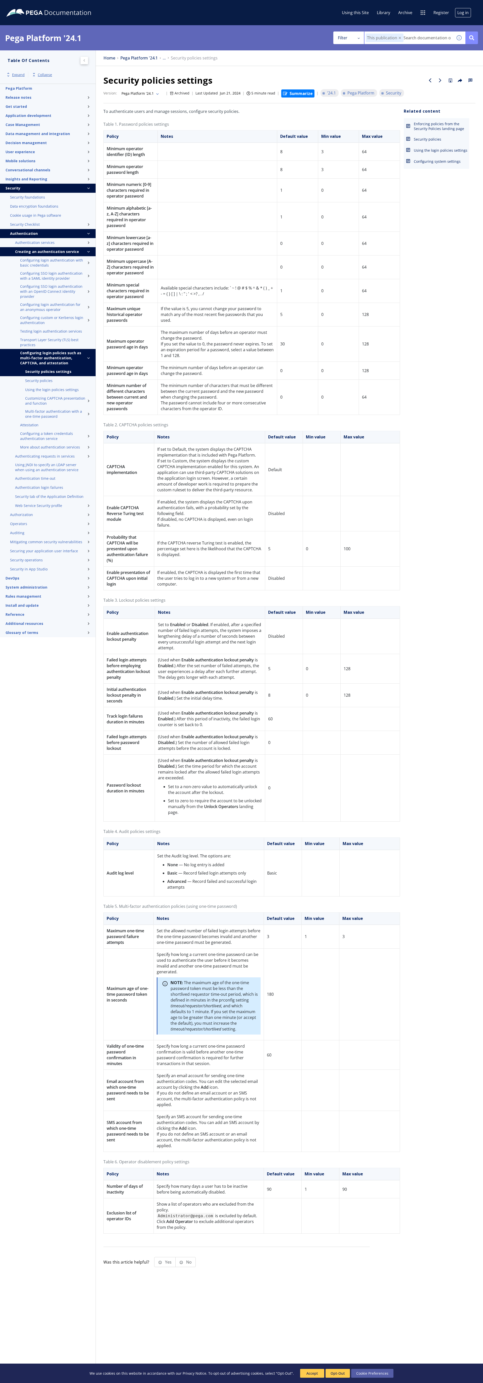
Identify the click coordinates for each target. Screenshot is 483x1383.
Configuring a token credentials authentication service (46, 436)
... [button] (164, 58)
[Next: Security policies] (440, 80)
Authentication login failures (39, 487)
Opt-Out (338, 1373)
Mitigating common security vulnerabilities (46, 541)
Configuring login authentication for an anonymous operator (50, 307)
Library (383, 12)
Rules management (23, 596)
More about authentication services (50, 447)
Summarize (301, 93)
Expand (18, 74)
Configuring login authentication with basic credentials (51, 263)
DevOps (12, 578)
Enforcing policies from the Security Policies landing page (439, 126)
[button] (400, 38)
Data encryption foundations (34, 206)
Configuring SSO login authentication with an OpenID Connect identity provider (51, 291)
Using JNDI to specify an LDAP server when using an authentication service (46, 467)
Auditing (17, 532)
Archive (405, 12)
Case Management (23, 124)
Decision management (26, 142)
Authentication (24, 233)
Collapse (45, 74)
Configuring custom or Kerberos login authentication (51, 320)
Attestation (29, 425)
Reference (15, 614)
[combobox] (409, 37)
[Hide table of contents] (84, 60)
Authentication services (35, 242)
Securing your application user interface (44, 551)
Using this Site (355, 12)
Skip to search (61, 6)
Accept (312, 1373)
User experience (20, 151)
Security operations (26, 560)
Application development (28, 115)
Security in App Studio (29, 569)
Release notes (18, 97)
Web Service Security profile (38, 505)
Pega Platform (19, 88)
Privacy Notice (194, 1373)
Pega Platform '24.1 (139, 58)
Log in (463, 12)
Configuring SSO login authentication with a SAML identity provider (51, 276)
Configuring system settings (437, 161)
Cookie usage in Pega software (35, 215)
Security (13, 188)
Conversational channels (28, 170)
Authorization (21, 514)
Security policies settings (48, 371)
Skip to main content (22, 6)
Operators (18, 523)
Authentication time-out (35, 478)
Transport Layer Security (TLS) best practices (49, 342)
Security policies (39, 380)
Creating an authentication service (47, 251)
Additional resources (24, 623)
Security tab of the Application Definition (49, 496)
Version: (110, 93)
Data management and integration (38, 133)
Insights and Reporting (26, 179)
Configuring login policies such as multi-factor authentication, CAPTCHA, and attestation (50, 357)
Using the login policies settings (52, 389)
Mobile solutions (20, 160)
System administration (26, 587)
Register (441, 12)
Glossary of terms (22, 632)
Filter (342, 38)
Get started (16, 106)
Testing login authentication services (51, 331)
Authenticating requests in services (45, 456)
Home (109, 58)
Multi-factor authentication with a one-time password (53, 414)
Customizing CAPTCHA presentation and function (55, 401)
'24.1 (331, 93)
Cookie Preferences (372, 1373)
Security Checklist (25, 224)
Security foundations (27, 197)
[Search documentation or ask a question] (471, 37)
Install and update (22, 605)
